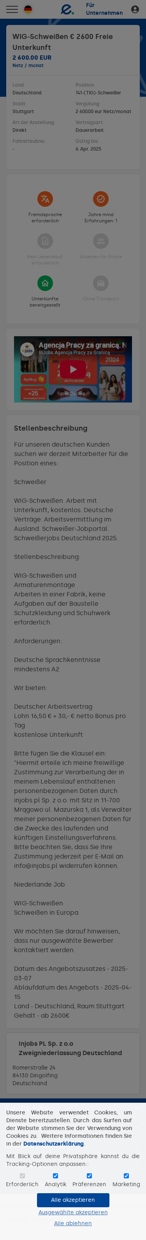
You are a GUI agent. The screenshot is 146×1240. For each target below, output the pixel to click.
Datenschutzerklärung (53, 1144)
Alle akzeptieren (73, 1200)
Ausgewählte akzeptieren (73, 1212)
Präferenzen (89, 1184)
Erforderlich (22, 1184)
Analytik (55, 1184)
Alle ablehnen (73, 1223)
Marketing (126, 1184)
